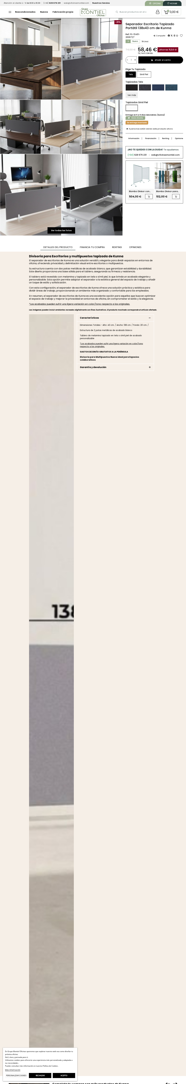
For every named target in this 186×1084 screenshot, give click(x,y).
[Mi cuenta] (157, 12)
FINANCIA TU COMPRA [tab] (92, 247)
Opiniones (179, 138)
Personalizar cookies (16, 1075)
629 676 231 (137, 154)
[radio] (131, 74)
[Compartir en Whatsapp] (177, 36)
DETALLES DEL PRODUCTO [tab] (58, 247)
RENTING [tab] (117, 247)
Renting (165, 138)
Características (89, 317)
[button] (171, 12)
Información (133, 138)
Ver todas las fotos (61, 230)
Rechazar (40, 1075)
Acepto (64, 1075)
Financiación (150, 138)
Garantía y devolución (93, 367)
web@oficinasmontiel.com (165, 154)
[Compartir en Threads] (174, 36)
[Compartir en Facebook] (169, 36)
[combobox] (133, 12)
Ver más (132, 95)
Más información (12, 1070)
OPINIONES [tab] (135, 247)
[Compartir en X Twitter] (172, 36)
